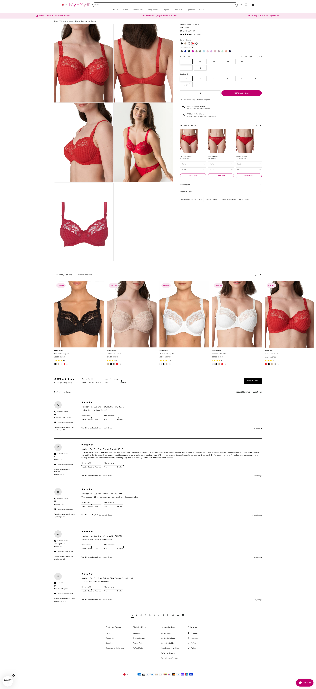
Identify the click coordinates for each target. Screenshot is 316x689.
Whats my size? (256, 57)
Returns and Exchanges (115, 648)
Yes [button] (100, 428)
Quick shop (79, 345)
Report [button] (104, 428)
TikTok (193, 643)
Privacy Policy (138, 643)
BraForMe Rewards (167, 653)
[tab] (242, 392)
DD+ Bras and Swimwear (228, 199)
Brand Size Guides (167, 643)
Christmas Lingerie (211, 199)
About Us (136, 633)
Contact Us (110, 638)
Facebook (194, 633)
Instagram (194, 638)
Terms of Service (139, 638)
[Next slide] (260, 125)
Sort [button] (56, 392)
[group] (67, 379)
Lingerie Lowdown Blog (169, 648)
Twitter (193, 648)
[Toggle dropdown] (247, 4)
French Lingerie (244, 199)
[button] (190, 34)
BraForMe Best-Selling (188, 199)
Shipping (109, 643)
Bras (200, 199)
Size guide (244, 57)
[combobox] (165, 4)
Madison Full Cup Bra (61, 354)
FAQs (108, 633)
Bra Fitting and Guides (169, 658)
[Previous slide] (257, 125)
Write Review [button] (253, 380)
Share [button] (110, 428)
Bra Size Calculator (167, 638)
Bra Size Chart (165, 633)
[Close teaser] (13, 675)
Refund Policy (138, 648)
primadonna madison (67, 21)
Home (56, 21)
